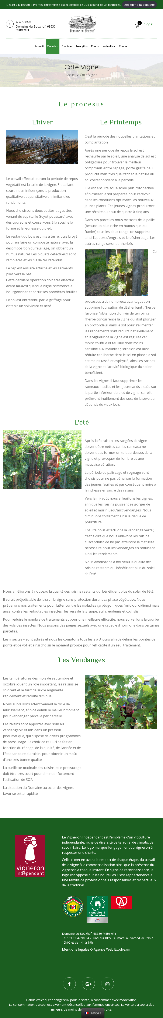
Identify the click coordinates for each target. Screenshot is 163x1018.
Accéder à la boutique (139, 4)
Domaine (52, 46)
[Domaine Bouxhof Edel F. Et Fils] (82, 23)
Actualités (109, 46)
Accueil (39, 46)
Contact (123, 46)
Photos (95, 46)
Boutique (67, 46)
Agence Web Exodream (112, 949)
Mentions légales (75, 949)
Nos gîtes (81, 46)
